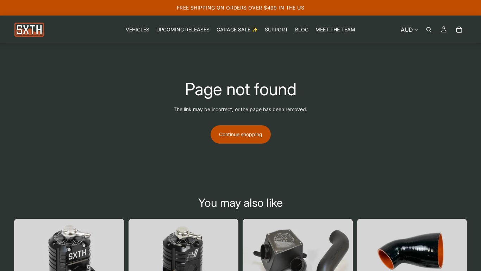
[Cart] (459, 29)
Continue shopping (240, 134)
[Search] (429, 29)
